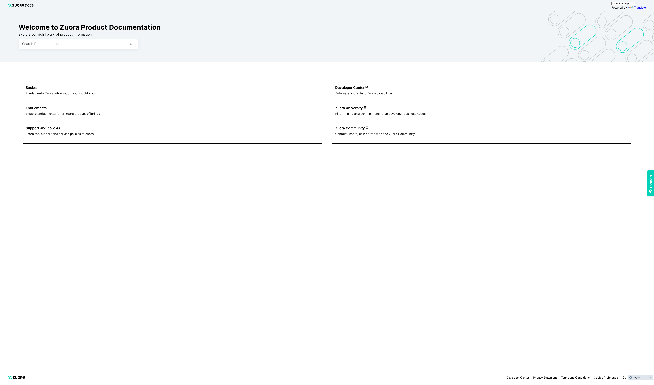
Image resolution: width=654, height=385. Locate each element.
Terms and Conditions (575, 377)
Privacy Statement (545, 377)
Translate (640, 7)
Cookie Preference (606, 377)
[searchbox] (132, 44)
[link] (21, 5)
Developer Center (517, 377)
